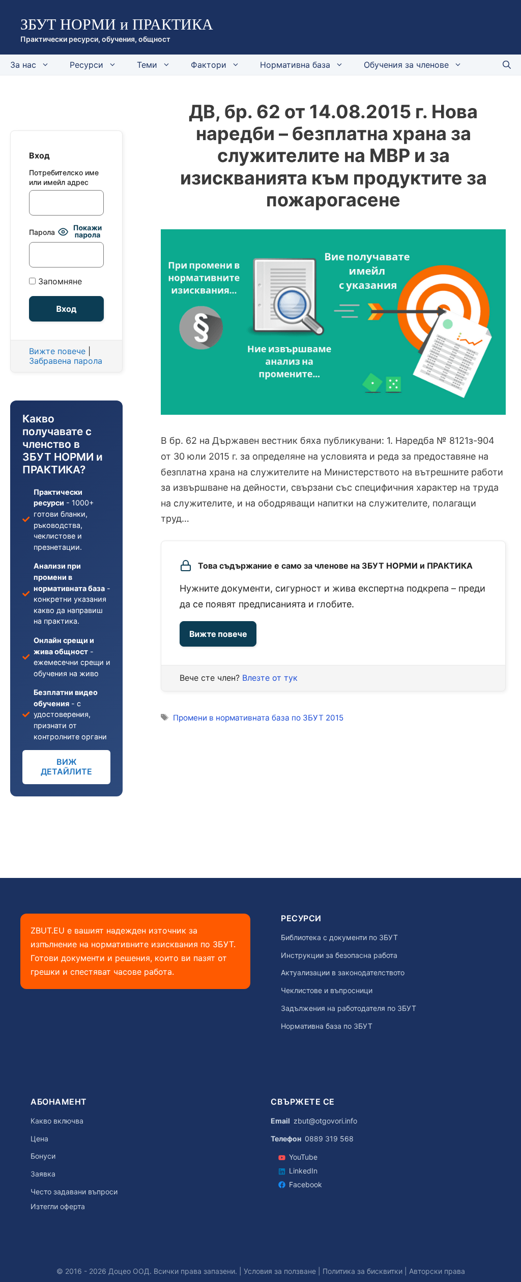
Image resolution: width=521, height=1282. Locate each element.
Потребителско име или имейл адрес (64, 177)
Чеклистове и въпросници (326, 990)
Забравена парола (65, 361)
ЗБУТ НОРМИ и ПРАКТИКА (116, 24)
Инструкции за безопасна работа (339, 955)
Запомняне (59, 281)
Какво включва (57, 1121)
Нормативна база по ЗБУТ (326, 1026)
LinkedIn (303, 1170)
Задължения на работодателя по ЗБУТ (348, 1008)
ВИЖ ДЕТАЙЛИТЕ (66, 767)
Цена (39, 1139)
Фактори (208, 65)
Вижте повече (218, 634)
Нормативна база (295, 65)
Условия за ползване (280, 1271)
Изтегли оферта (58, 1207)
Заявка (43, 1174)
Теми (147, 65)
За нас (23, 65)
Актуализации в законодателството (342, 973)
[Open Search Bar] (507, 65)
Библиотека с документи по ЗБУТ (339, 937)
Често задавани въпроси (74, 1192)
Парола (42, 232)
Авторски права (437, 1271)
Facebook (305, 1184)
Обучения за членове (406, 65)
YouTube (303, 1157)
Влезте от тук (270, 678)
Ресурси (86, 65)
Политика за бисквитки (362, 1271)
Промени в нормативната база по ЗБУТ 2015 (258, 718)
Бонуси (43, 1156)
